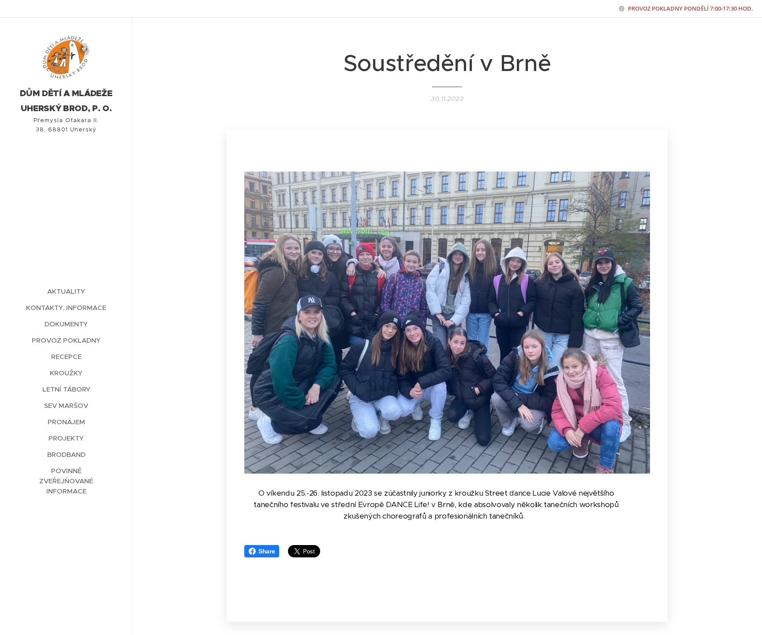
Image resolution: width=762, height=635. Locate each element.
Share (266, 551)
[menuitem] (66, 291)
